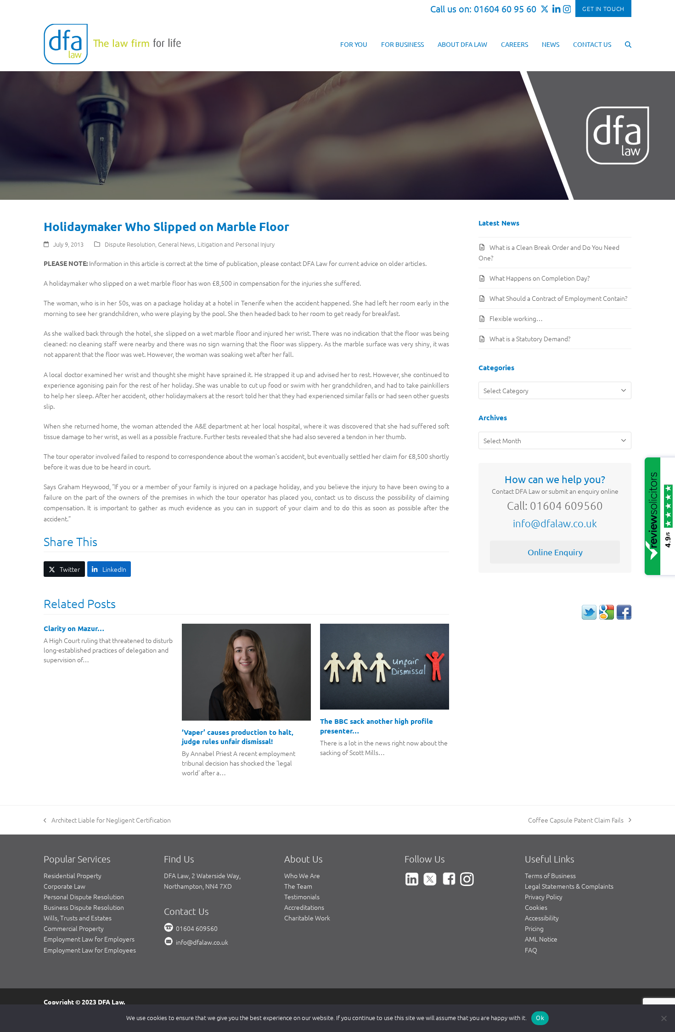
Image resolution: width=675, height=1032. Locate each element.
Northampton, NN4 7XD (198, 886)
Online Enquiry (555, 552)
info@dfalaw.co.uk (555, 523)
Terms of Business (550, 875)
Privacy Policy (543, 896)
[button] (628, 44)
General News (176, 244)
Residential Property (72, 875)
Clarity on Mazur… (74, 628)
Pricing (534, 928)
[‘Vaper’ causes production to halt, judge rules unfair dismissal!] (246, 671)
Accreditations (304, 907)
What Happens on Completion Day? (539, 277)
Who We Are (302, 875)
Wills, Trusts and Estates (78, 917)
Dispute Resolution (130, 244)
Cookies (536, 907)
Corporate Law (64, 886)
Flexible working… (516, 318)
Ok (540, 1017)
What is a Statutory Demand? (529, 338)
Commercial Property (74, 928)
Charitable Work (307, 917)
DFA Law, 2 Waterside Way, (202, 875)
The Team (298, 886)
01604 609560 (197, 928)
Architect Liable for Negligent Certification (107, 820)
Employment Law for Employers (89, 938)
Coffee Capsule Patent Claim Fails (576, 820)
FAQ (531, 949)
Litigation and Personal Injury (236, 244)
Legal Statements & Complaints (569, 886)
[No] (663, 1018)
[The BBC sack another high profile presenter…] (384, 665)
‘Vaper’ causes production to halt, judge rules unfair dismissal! (237, 736)
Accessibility (542, 917)
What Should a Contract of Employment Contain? (558, 298)
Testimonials (302, 896)
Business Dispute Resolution (84, 907)
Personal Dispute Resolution (84, 896)
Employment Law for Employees (90, 949)
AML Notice (541, 938)
